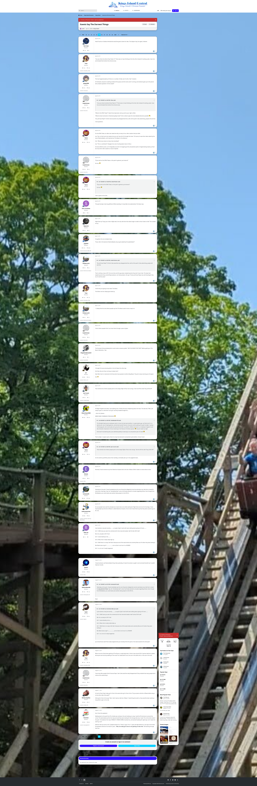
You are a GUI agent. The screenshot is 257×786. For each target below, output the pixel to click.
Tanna (86, 138)
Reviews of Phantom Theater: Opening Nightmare (92, 19)
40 (86, 34)
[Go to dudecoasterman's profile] (86, 506)
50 (112, 34)
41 (88, 34)
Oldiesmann (166, 666)
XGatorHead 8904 (86, 413)
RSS (92, 783)
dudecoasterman (86, 511)
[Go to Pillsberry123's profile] (86, 258)
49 (109, 34)
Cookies (86, 783)
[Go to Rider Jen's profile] (86, 528)
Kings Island (96, 28)
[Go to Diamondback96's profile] (86, 582)
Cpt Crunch (86, 393)
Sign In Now (137, 745)
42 (91, 34)
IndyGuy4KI (166, 662)
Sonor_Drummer (86, 208)
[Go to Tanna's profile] (86, 133)
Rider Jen (86, 532)
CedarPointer (86, 103)
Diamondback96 (86, 587)
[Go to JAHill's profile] (80, 28)
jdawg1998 (86, 83)
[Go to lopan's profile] (86, 607)
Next (115, 34)
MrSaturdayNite (86, 698)
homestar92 (86, 494)
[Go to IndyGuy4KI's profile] (161, 662)
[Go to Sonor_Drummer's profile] (86, 203)
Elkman (86, 474)
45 (99, 34)
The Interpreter (166, 653)
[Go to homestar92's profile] (86, 489)
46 (101, 34)
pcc (86, 372)
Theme (144, 783)
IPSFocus (149, 783)
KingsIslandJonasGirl (86, 353)
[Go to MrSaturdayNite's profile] (86, 693)
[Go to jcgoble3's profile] (86, 238)
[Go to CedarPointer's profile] (86, 98)
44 (96, 34)
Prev (83, 34)
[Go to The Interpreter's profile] (161, 654)
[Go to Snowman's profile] (86, 713)
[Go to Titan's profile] (86, 58)
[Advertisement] (169, 755)
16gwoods (86, 226)
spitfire (86, 567)
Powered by (172, 783)
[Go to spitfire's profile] (86, 562)
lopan (86, 612)
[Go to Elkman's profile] (86, 469)
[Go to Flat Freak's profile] (86, 41)
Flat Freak (86, 46)
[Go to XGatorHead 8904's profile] (86, 408)
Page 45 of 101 (124, 34)
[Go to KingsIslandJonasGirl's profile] (86, 348)
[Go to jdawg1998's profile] (86, 78)
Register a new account (98, 745)
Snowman (86, 718)
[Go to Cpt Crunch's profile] (86, 388)
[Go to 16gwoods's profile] (86, 221)
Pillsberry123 (86, 263)
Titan (86, 63)
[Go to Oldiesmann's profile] (161, 667)
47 (104, 34)
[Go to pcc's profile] (86, 368)
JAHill (83, 28)
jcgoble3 (86, 243)
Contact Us (81, 783)
